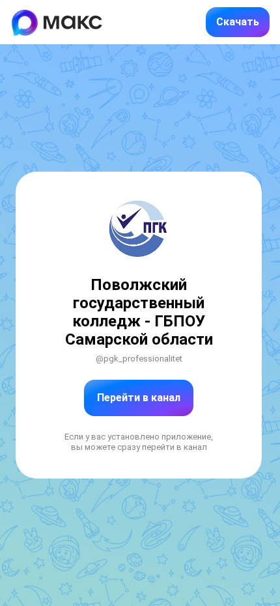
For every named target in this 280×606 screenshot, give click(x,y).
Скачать (237, 22)
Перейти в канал (138, 397)
